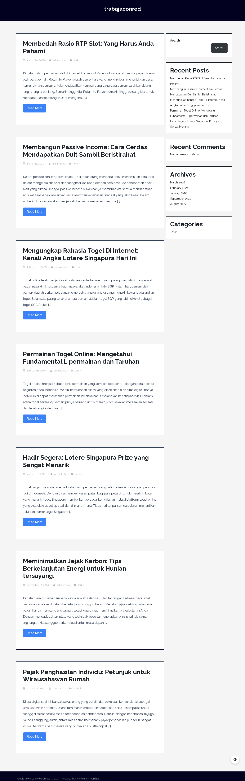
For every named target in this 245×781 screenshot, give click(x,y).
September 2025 (180, 198)
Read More (34, 108)
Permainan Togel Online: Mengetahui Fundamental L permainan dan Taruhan (81, 357)
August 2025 (178, 203)
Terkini (77, 60)
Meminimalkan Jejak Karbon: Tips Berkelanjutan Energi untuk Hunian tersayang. (74, 568)
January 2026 (178, 193)
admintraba (59, 60)
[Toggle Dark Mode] (235, 759)
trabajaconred (122, 9)
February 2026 (179, 187)
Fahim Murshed (91, 778)
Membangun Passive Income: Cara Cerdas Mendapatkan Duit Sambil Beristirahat (85, 150)
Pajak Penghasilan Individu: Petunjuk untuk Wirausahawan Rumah (86, 675)
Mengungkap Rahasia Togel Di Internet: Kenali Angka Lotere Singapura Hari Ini (81, 254)
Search (175, 40)
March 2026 (177, 182)
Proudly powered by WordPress (33, 778)
